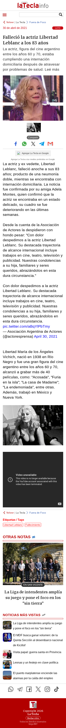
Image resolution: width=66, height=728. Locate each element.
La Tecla (20, 22)
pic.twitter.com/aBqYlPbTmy (26, 326)
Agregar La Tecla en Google (35, 153)
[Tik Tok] (56, 689)
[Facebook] (29, 689)
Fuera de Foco (37, 22)
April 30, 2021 (45, 336)
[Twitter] (38, 689)
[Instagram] (47, 689)
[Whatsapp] (11, 689)
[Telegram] (20, 689)
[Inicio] (33, 5)
